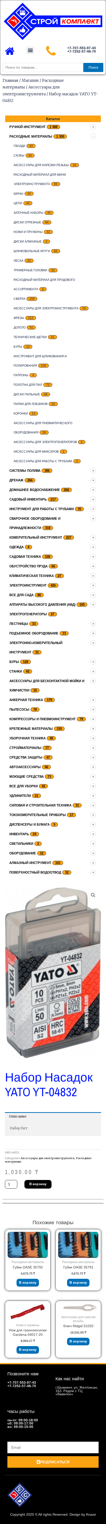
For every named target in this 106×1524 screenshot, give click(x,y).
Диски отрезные (27, 222)
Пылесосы (19, 709)
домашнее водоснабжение (34, 490)
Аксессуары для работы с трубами (43, 461)
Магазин (30, 80)
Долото (20, 327)
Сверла (19, 299)
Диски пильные (27, 394)
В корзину (38, 1184)
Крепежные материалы (31, 729)
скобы (19, 155)
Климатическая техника (31, 576)
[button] (30, 50)
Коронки (21, 413)
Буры (18, 346)
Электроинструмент (28, 585)
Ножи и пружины (28, 232)
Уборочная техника (27, 738)
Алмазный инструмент (30, 863)
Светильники (21, 844)
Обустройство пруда (28, 566)
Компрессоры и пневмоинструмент (42, 719)
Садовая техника (25, 557)
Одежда (16, 547)
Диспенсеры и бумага (29, 824)
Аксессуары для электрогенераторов (45, 442)
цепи (18, 203)
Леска (18, 260)
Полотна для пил (28, 385)
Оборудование (22, 853)
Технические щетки (30, 337)
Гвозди (19, 146)
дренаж (16, 480)
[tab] (53, 1116)
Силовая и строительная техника (40, 805)
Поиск (93, 67)
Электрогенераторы (28, 614)
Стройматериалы (25, 748)
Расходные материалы (30, 136)
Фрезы (19, 318)
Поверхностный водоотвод (35, 872)
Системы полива (24, 471)
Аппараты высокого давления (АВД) (42, 604)
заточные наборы (28, 213)
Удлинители (20, 796)
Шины (18, 193)
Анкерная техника (26, 700)
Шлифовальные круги (32, 251)
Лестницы (18, 624)
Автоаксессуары (25, 767)
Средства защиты (25, 757)
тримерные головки (30, 270)
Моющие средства (26, 776)
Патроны (21, 375)
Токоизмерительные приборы (37, 815)
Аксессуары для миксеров (36, 451)
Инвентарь (19, 834)
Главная (10, 80)
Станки (15, 671)
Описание (18, 1116)
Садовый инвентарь (28, 499)
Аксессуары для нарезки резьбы (41, 165)
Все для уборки (23, 786)
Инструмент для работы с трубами (41, 509)
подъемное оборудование (33, 633)
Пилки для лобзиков (31, 404)
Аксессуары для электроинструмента (46, 308)
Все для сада (21, 595)
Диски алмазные (28, 241)
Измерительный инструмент (35, 537)
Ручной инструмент (27, 127)
